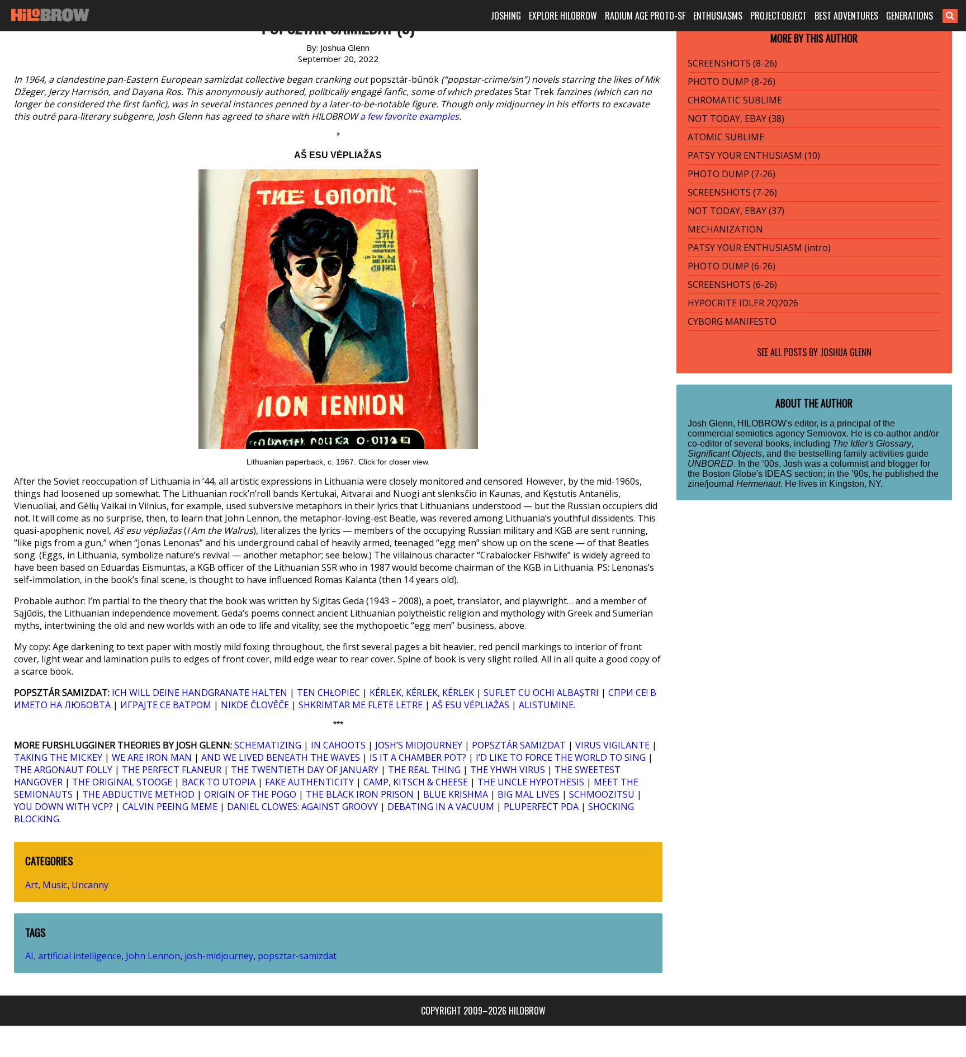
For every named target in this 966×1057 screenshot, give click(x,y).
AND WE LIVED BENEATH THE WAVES (280, 757)
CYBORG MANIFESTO (732, 321)
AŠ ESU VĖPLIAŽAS (470, 705)
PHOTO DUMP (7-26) (731, 174)
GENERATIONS (909, 15)
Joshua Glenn (846, 352)
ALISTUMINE (546, 705)
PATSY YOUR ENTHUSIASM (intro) (759, 247)
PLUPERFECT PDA (541, 806)
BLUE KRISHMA (455, 794)
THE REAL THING (424, 770)
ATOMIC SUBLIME (726, 137)
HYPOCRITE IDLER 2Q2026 (743, 303)
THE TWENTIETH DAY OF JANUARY (304, 770)
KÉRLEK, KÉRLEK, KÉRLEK (422, 692)
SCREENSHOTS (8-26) (732, 63)
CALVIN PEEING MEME (169, 806)
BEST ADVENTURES (846, 15)
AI (29, 956)
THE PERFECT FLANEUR (171, 770)
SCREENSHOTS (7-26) (732, 192)
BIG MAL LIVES (529, 794)
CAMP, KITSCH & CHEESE (415, 782)
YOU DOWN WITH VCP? (63, 806)
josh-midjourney (218, 956)
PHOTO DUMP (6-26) (731, 266)
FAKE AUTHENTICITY (309, 782)
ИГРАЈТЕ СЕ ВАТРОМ (165, 705)
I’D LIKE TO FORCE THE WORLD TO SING (561, 757)
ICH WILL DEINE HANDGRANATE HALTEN (199, 692)
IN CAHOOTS (338, 745)
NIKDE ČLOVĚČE (255, 705)
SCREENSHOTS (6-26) (732, 284)
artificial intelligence (79, 956)
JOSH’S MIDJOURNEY (418, 745)
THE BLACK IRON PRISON (360, 794)
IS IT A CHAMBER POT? (418, 757)
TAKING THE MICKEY (58, 757)
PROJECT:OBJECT (778, 15)
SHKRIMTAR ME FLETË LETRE (361, 705)
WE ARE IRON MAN (152, 757)
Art (31, 885)
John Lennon (153, 956)
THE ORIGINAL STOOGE (122, 782)
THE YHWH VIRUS (507, 770)
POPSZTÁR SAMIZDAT (519, 745)
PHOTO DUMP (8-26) (731, 81)
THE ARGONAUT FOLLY (63, 770)
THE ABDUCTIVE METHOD (138, 794)
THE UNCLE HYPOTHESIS (530, 782)
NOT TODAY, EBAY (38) (736, 118)
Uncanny (90, 885)
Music (54, 885)
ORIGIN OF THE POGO (250, 794)
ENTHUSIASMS (717, 15)
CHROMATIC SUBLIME (735, 100)
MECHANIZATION (725, 229)
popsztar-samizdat (297, 956)
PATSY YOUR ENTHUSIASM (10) (754, 155)
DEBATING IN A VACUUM (440, 806)
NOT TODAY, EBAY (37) (736, 211)
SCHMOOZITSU (601, 794)
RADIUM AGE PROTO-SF (645, 15)
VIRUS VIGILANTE (612, 745)
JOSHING (506, 15)
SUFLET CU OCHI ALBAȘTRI (541, 692)
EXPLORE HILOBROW (563, 15)
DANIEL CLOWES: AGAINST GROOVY (302, 806)
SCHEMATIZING (267, 745)
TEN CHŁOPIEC (328, 692)
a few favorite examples (409, 116)
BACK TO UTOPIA (218, 782)
